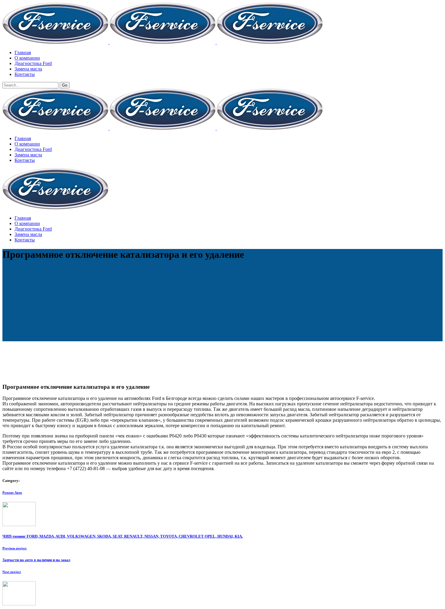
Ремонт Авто (12, 492)
